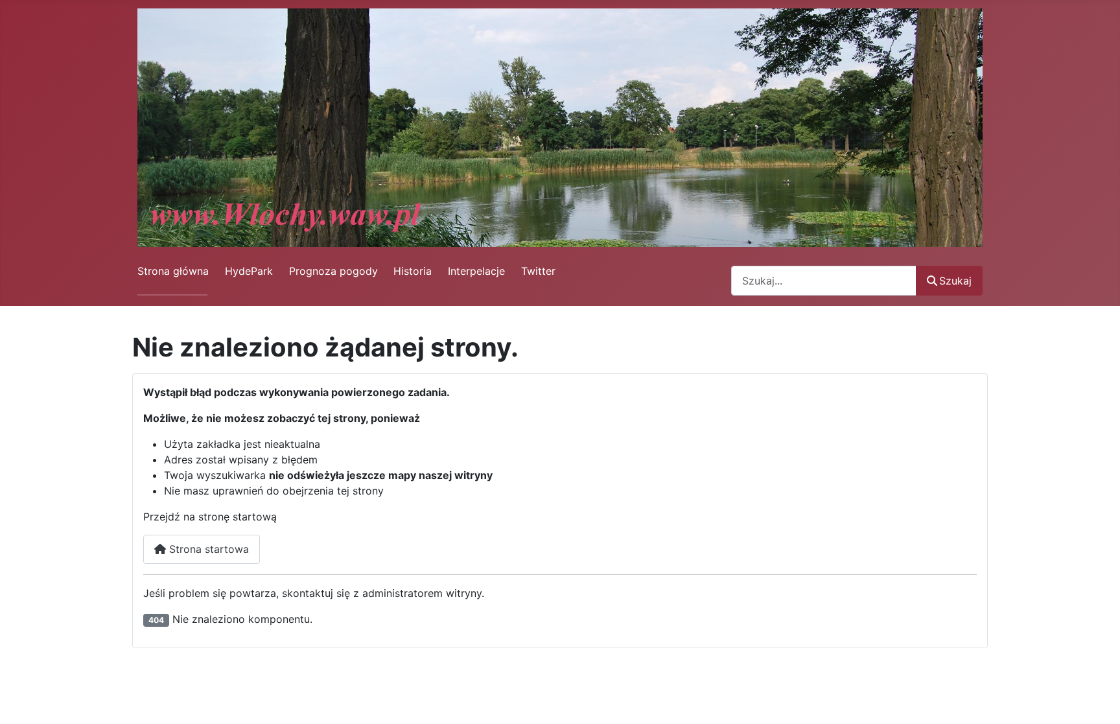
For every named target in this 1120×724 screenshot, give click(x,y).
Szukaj (955, 280)
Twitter (538, 270)
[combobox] (823, 280)
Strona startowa (207, 549)
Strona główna (173, 270)
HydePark (249, 270)
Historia (412, 270)
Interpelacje (476, 270)
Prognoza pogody (333, 270)
